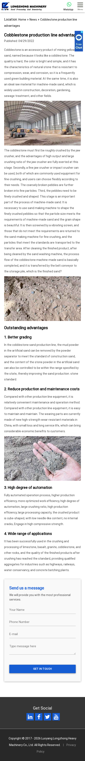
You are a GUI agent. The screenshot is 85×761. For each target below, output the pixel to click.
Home (22, 19)
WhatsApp (68, 9)
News (33, 19)
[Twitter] (47, 717)
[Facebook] (39, 717)
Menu (80, 9)
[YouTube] (56, 717)
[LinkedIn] (30, 717)
